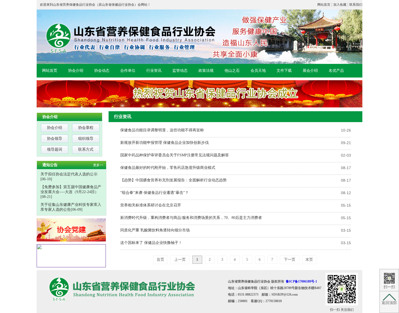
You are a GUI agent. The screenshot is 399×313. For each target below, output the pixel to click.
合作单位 (127, 71)
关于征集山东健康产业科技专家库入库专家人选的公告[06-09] (70, 207)
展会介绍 (310, 71)
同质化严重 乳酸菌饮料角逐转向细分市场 (155, 230)
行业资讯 (154, 71)
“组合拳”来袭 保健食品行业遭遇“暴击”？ (154, 193)
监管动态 (180, 71)
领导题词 (54, 149)
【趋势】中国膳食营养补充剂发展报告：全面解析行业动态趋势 (173, 180)
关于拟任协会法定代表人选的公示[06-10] (68, 176)
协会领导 (54, 139)
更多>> (98, 165)
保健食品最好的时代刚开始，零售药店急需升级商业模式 (167, 168)
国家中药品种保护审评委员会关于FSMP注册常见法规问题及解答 (174, 155)
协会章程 (85, 128)
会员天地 (258, 71)
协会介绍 (75, 71)
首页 (160, 260)
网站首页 (323, 5)
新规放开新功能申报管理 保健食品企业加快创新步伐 (164, 143)
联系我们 (355, 5)
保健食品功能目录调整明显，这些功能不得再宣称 (162, 130)
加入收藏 (339, 5)
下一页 (289, 260)
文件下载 (284, 71)
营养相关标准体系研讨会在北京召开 (150, 205)
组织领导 (85, 139)
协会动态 (101, 71)
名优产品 (336, 71)
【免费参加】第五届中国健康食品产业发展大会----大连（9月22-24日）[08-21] (70, 192)
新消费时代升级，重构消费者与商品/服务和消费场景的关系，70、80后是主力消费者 (191, 218)
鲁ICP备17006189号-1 (301, 281)
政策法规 (206, 71)
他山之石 (232, 71)
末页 (309, 260)
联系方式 (85, 149)
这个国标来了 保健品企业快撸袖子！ (151, 243)
